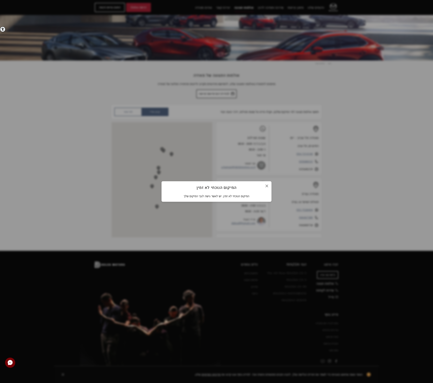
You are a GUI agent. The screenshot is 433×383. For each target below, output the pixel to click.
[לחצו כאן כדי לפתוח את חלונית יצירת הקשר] (10, 363)
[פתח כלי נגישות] (2, 29)
